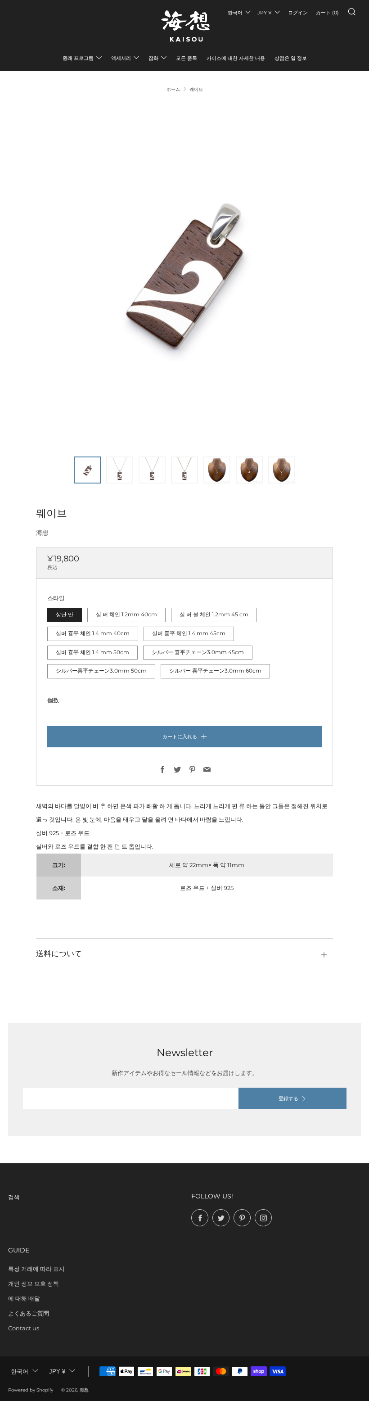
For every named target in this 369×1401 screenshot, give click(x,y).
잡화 (153, 58)
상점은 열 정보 (290, 58)
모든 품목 (186, 58)
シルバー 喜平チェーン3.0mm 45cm (198, 652)
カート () (327, 12)
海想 (42, 533)
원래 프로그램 (78, 58)
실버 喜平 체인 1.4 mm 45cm (188, 633)
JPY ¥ (264, 12)
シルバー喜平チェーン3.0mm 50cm (101, 671)
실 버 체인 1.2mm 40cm (126, 614)
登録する (288, 1098)
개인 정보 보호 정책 (33, 1283)
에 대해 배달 (24, 1298)
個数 (53, 700)
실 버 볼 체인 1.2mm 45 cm (214, 614)
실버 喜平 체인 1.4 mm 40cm (93, 633)
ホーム (173, 89)
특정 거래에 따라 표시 (36, 1268)
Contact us (23, 1328)
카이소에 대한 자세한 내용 (236, 58)
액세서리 (121, 58)
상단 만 (64, 614)
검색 (14, 1197)
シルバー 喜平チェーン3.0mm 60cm (215, 671)
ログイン (298, 12)
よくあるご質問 (28, 1313)
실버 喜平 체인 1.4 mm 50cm (92, 652)
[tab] (87, 470)
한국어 (235, 12)
